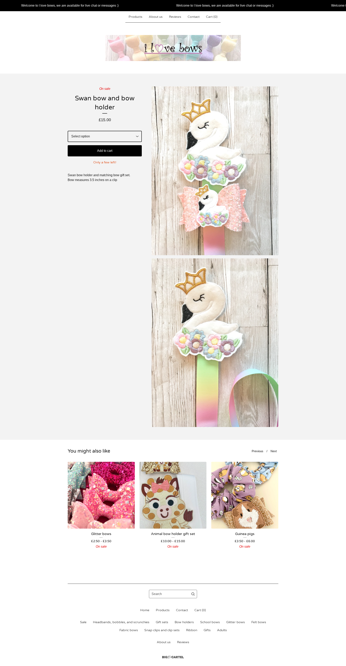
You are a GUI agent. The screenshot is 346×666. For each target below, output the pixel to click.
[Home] (173, 48)
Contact (194, 17)
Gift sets (162, 622)
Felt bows (258, 622)
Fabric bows (128, 630)
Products (135, 17)
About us (156, 17)
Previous (257, 451)
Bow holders (184, 622)
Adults (222, 630)
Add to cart (104, 150)
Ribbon (191, 630)
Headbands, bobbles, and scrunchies (121, 622)
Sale (83, 622)
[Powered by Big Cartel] (173, 657)
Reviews (175, 17)
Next (274, 451)
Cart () (211, 17)
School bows (210, 622)
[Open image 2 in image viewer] (215, 342)
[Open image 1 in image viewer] (215, 170)
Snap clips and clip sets (162, 630)
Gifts (207, 630)
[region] (173, 5)
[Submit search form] (193, 594)
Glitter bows (235, 622)
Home (144, 610)
